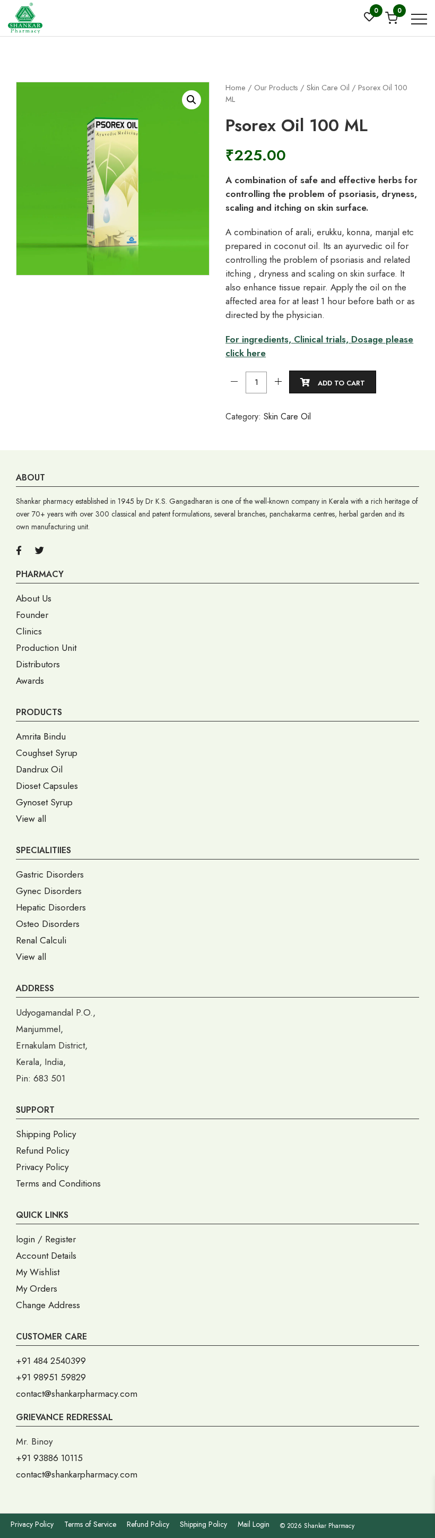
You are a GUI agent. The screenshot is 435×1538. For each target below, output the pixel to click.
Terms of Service (90, 1524)
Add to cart (341, 383)
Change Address (48, 1305)
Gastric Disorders (50, 874)
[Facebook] (19, 550)
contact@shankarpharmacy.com (76, 1393)
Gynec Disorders (49, 890)
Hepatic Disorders (51, 907)
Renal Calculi (41, 940)
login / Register (46, 1239)
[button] (191, 99)
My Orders (36, 1288)
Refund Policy (42, 1150)
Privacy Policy (42, 1167)
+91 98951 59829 (51, 1377)
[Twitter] (39, 550)
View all (31, 818)
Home (235, 87)
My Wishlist (37, 1272)
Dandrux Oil (39, 769)
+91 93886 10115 (49, 1457)
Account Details (46, 1255)
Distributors (38, 664)
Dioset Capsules (47, 785)
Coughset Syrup (46, 752)
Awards (30, 680)
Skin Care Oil (328, 87)
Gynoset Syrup (44, 802)
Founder (32, 614)
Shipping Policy (46, 1134)
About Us (33, 598)
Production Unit (46, 647)
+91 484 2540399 (51, 1360)
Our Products (276, 87)
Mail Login (253, 1524)
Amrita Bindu (41, 736)
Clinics (29, 631)
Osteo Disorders (48, 923)
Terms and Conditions (58, 1183)
